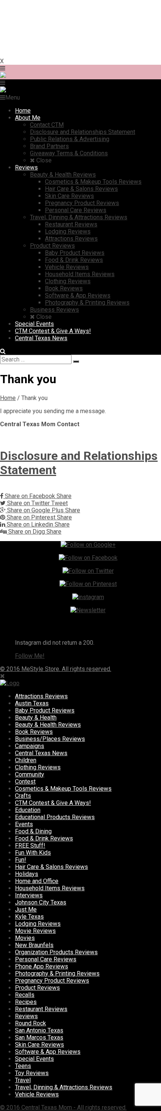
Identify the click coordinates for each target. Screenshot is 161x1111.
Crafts (23, 795)
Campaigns (29, 746)
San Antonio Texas (39, 1030)
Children (25, 760)
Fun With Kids (33, 852)
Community (29, 774)
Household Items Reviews (50, 888)
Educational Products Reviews (55, 817)
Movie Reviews (35, 930)
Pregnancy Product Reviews (52, 980)
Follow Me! (30, 655)
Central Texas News (41, 753)
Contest (25, 781)
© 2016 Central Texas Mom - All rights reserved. (63, 1107)
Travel (23, 1080)
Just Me (26, 909)
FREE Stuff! (30, 845)
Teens (23, 1065)
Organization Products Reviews (56, 952)
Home (8, 398)
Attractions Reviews (41, 696)
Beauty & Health (36, 717)
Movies (25, 937)
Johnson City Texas (40, 902)
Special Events (34, 1058)
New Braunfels (34, 945)
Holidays (26, 873)
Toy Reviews (32, 1073)
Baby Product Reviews (45, 710)
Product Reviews (37, 987)
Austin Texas (32, 703)
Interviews (29, 895)
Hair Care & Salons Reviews (51, 866)
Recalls (24, 994)
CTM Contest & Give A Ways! (53, 802)
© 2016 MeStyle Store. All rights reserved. (55, 668)
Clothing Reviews (38, 767)
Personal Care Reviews (45, 959)
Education (27, 810)
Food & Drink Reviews (44, 838)
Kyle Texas (29, 916)
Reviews (26, 1016)
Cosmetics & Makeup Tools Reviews (63, 788)
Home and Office (36, 881)
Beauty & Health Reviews (48, 724)
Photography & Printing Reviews (57, 973)
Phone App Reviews (41, 966)
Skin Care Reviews (39, 1044)
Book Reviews (34, 731)
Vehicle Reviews (37, 1094)
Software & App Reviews (47, 1051)
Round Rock (30, 1023)
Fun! (20, 859)
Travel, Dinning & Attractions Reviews (63, 1087)
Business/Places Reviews (50, 738)
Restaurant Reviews (41, 1009)
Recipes (26, 1001)
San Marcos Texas (39, 1037)
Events (24, 824)
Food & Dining (33, 831)
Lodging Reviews (38, 923)
